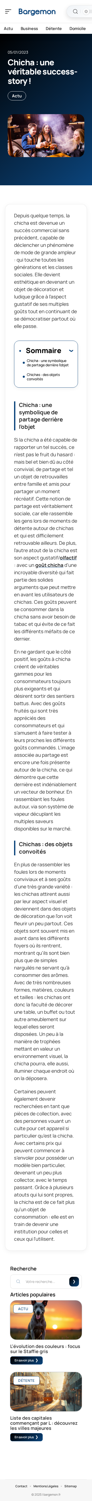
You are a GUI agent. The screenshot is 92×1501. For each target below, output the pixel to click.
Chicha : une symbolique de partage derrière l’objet (48, 362)
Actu (17, 96)
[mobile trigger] (9, 11)
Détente (26, 1380)
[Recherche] (75, 12)
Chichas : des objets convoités (43, 376)
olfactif (68, 557)
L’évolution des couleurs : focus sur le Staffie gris (45, 1348)
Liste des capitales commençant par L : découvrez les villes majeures (44, 1423)
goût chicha (49, 565)
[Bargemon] (37, 11)
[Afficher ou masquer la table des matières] (67, 350)
